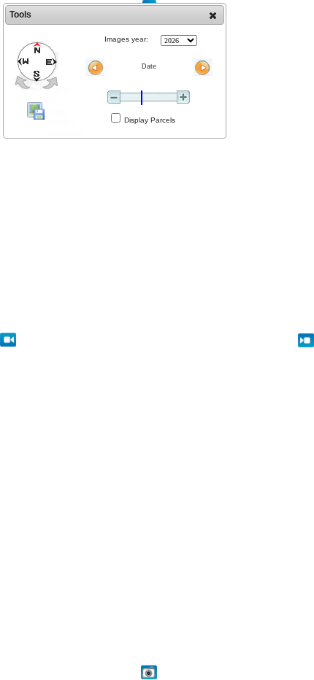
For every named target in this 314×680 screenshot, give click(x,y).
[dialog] (114, 71)
